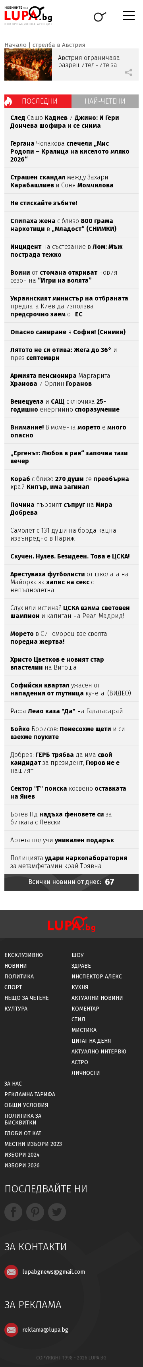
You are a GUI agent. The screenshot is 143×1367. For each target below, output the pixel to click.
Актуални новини (97, 998)
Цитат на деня (91, 1041)
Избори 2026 (22, 1165)
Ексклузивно (23, 955)
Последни (40, 101)
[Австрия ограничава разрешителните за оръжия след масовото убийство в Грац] (28, 64)
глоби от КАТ (22, 1133)
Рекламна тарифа (29, 1094)
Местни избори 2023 (33, 1144)
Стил (78, 1019)
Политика (19, 976)
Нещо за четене (26, 998)
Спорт (13, 987)
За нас (13, 1083)
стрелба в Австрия (59, 44)
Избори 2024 (22, 1154)
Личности (86, 1073)
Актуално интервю (99, 1051)
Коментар (85, 1008)
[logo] (28, 15)
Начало (15, 44)
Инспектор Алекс (97, 976)
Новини (15, 966)
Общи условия (26, 1105)
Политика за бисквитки (22, 1119)
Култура (15, 1008)
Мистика (84, 1030)
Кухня (80, 987)
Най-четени (105, 101)
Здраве (81, 966)
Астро (80, 1062)
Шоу (78, 955)
